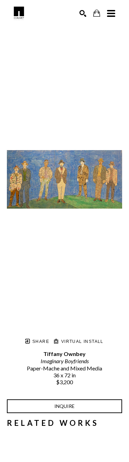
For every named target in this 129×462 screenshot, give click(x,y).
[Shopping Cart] (96, 13)
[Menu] (111, 13)
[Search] (82, 13)
